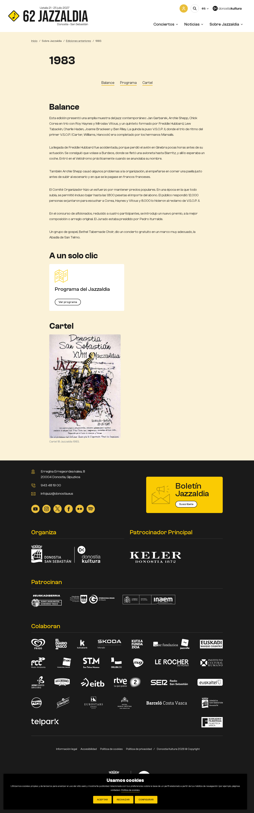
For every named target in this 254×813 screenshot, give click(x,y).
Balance (107, 82)
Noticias (192, 24)
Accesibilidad (89, 749)
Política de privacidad (139, 749)
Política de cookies (111, 749)
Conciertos (163, 24)
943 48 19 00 (51, 485)
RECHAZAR (123, 799)
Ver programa (68, 302)
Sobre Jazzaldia (224, 24)
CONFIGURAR (146, 799)
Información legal (66, 749)
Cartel (147, 82)
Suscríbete (186, 504)
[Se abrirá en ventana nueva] (229, 8)
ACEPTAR (102, 799)
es (205, 8)
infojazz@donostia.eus (57, 494)
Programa (128, 82)
